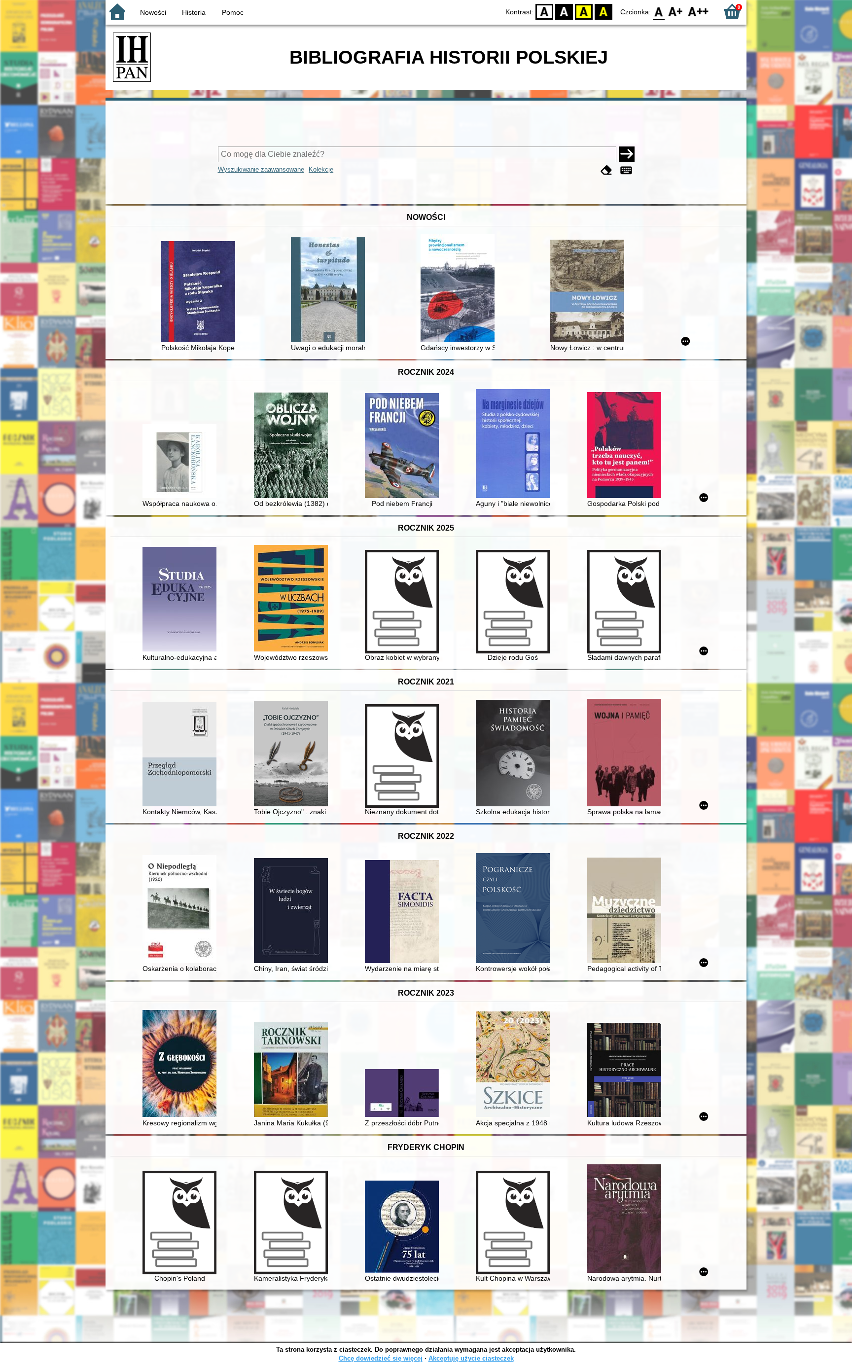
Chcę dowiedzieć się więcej (381, 1358)
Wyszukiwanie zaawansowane (261, 169)
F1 (675, 11)
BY (603, 11)
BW (564, 11)
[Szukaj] (627, 154)
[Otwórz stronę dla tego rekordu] (200, 292)
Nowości (153, 12)
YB (583, 11)
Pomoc (233, 12)
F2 (698, 11)
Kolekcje (321, 169)
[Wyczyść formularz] (606, 170)
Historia (194, 12)
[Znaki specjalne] (626, 170)
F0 (659, 11)
